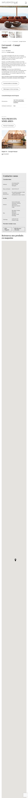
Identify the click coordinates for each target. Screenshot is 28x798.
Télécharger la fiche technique (10, 89)
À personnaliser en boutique (10, 83)
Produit (9, 41)
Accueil (4, 41)
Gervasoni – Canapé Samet (19, 41)
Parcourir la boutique (8, 125)
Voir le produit (5, 154)
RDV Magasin (6, 229)
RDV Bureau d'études (17, 229)
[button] (26, 22)
